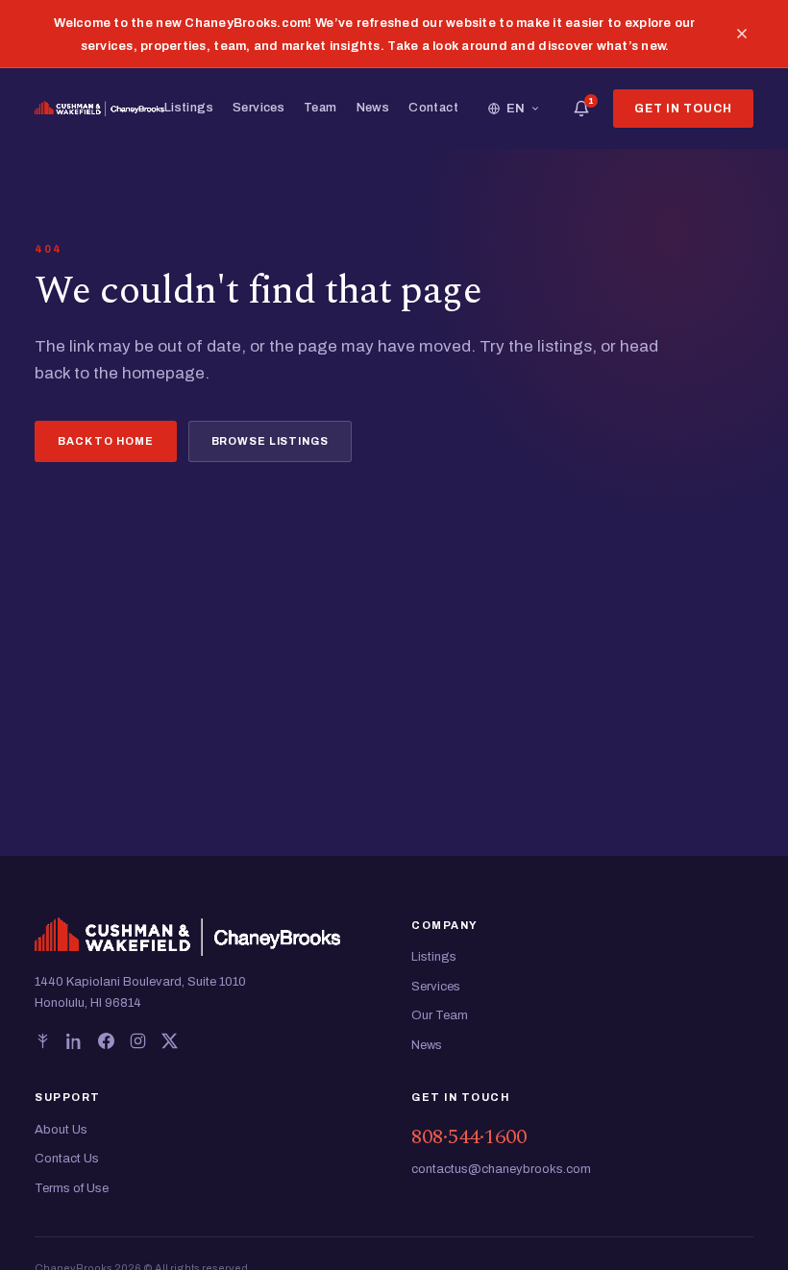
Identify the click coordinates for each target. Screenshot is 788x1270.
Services (258, 107)
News (373, 107)
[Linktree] (43, 1041)
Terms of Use (72, 1188)
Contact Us (67, 1158)
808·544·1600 (469, 1137)
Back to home (106, 441)
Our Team (439, 1015)
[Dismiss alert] (741, 33)
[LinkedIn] (74, 1041)
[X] (169, 1041)
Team (320, 107)
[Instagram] (138, 1041)
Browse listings (270, 441)
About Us (61, 1129)
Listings (188, 107)
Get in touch (683, 108)
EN (516, 108)
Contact (433, 107)
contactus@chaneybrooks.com (501, 1169)
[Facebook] (106, 1041)
